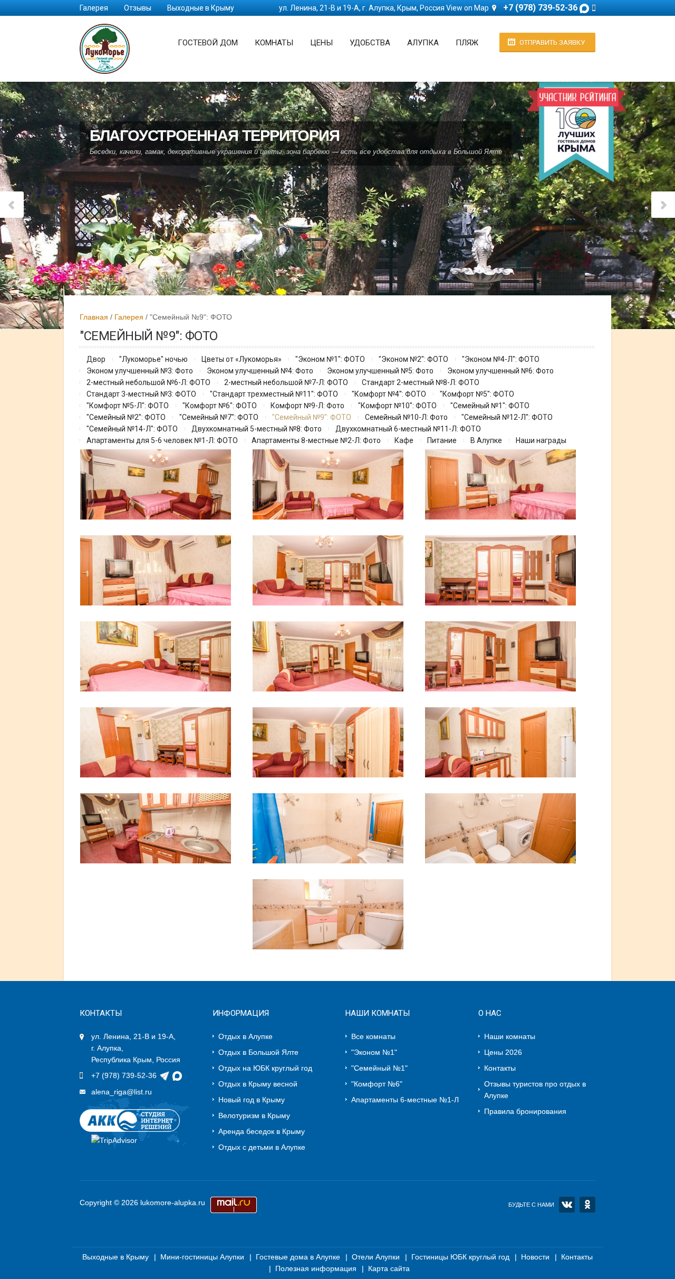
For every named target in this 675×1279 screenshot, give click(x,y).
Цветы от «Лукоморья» (241, 359)
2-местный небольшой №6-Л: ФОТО (148, 382)
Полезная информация (315, 1268)
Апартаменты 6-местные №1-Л (405, 1099)
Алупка (423, 42)
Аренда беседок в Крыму (261, 1131)
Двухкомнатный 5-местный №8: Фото (256, 429)
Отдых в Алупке (245, 1036)
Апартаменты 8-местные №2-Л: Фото (316, 440)
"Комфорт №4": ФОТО (389, 394)
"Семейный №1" (379, 1068)
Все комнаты (373, 1036)
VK (567, 1205)
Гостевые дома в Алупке (298, 1257)
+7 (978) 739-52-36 (124, 1075)
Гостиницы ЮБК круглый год (460, 1257)
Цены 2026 (503, 1052)
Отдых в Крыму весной (257, 1084)
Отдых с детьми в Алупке (261, 1147)
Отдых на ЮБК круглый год (265, 1068)
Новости (535, 1257)
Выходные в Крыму (200, 8)
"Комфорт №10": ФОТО (397, 405)
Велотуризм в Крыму (254, 1115)
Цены (321, 42)
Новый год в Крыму (251, 1099)
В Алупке (486, 440)
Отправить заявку (552, 42)
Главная (94, 317)
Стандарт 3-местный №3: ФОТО (141, 394)
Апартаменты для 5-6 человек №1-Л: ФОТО (162, 440)
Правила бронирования (525, 1111)
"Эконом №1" (374, 1052)
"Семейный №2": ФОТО (126, 417)
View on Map (467, 8)
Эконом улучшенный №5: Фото (380, 371)
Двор (95, 359)
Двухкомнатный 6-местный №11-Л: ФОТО (408, 429)
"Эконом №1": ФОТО (330, 359)
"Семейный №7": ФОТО (218, 417)
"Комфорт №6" (376, 1084)
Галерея (94, 8)
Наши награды (541, 440)
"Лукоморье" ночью (153, 359)
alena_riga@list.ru (121, 1092)
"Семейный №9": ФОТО (311, 417)
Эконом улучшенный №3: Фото (139, 371)
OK (587, 1205)
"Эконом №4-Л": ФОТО (500, 359)
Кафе (403, 440)
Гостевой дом (208, 42)
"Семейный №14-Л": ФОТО (132, 429)
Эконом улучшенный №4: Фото (260, 371)
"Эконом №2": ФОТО (413, 359)
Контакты (500, 1068)
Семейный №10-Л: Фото (406, 417)
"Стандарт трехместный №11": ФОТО (274, 394)
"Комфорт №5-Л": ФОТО (127, 405)
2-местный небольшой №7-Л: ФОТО (286, 382)
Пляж (467, 42)
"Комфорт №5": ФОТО (477, 394)
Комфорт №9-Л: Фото (307, 405)
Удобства (370, 42)
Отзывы (137, 8)
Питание (442, 440)
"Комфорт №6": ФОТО (219, 405)
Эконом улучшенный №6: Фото (500, 371)
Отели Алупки (376, 1257)
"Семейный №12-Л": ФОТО (507, 417)
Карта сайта (389, 1268)
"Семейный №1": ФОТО (489, 405)
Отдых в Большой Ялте (258, 1052)
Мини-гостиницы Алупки (202, 1257)
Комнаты (274, 42)
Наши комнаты (509, 1036)
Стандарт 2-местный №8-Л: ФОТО (420, 382)
